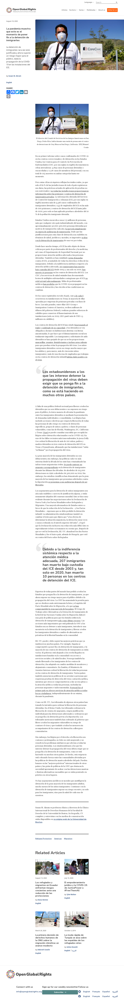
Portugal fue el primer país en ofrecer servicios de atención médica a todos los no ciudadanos (61, 690)
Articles (64, 10)
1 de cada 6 (78, 296)
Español (106, 991)
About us (101, 10)
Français (96, 991)
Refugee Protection (43, 839)
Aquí (46, 432)
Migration (68, 839)
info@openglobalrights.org (29, 991)
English (9, 82)
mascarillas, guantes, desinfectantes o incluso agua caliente (61, 342)
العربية (74, 950)
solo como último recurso (69, 620)
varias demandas (75, 258)
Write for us (112, 10)
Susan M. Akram (14, 76)
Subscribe (58, 992)
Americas (58, 839)
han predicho (49, 284)
